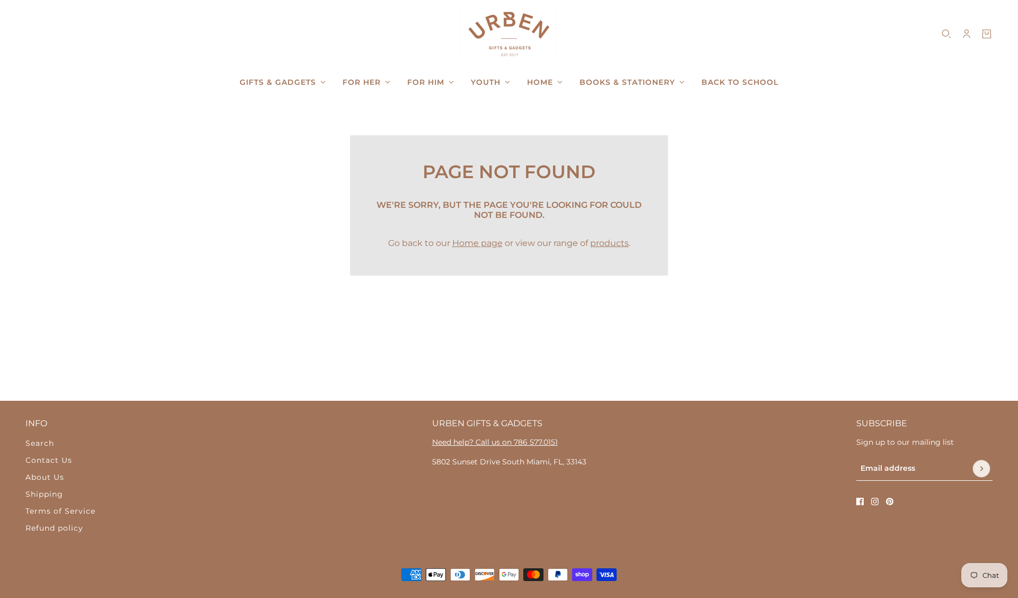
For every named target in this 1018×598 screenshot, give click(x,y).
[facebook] (860, 501)
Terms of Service (60, 511)
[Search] (946, 34)
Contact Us (48, 460)
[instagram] (875, 501)
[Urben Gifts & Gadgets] (509, 33)
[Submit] (981, 469)
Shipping (44, 494)
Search (39, 443)
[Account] (966, 34)
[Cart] (987, 34)
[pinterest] (890, 501)
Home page (477, 243)
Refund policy (54, 528)
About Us (44, 477)
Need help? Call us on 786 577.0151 (495, 442)
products (609, 243)
